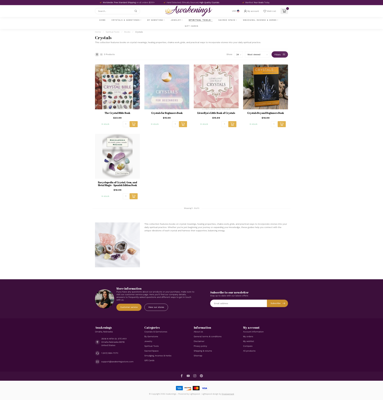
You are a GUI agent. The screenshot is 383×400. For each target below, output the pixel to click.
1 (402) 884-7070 (109, 353)
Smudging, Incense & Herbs (260, 20)
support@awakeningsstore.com (117, 361)
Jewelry (176, 20)
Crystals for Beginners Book (167, 113)
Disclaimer (199, 341)
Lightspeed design (210, 394)
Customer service (129, 307)
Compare (248, 346)
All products (249, 351)
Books (127, 32)
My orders (248, 336)
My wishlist (248, 341)
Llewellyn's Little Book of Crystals (216, 113)
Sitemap (198, 355)
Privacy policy (200, 346)
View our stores (156, 307)
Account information (253, 331)
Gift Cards (191, 26)
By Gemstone (155, 20)
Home (102, 20)
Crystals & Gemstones (125, 20)
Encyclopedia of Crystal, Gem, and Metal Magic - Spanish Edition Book (117, 184)
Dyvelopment (228, 394)
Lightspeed (195, 394)
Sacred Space (226, 20)
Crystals (139, 32)
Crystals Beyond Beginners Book (265, 113)
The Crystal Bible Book (117, 113)
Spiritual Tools (200, 20)
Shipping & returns (203, 351)
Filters (277, 54)
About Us (198, 331)
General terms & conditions (208, 336)
